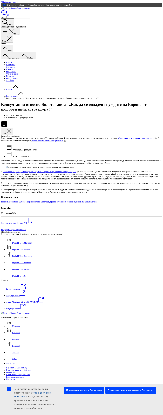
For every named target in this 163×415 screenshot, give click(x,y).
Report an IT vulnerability (16, 368)
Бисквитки (11, 372)
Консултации (12, 78)
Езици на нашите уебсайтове (18, 370)
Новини (9, 69)
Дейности (10, 67)
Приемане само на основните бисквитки (130, 390)
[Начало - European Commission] (15, 8)
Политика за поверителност (18, 375)
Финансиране (12, 74)
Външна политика (89, 202)
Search (3, 17)
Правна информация (15, 377)
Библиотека (11, 71)
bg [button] (8, 14)
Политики (10, 65)
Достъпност (11, 379)
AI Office (10, 81)
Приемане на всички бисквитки (84, 390)
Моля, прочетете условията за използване (136, 138)
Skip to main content (9, 2)
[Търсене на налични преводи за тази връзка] (155, 138)
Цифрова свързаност (57, 202)
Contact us (10, 363)
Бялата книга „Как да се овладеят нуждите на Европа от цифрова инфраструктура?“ (39, 172)
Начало (9, 62)
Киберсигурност (74, 202)
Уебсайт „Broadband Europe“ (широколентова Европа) (24, 202)
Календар (10, 76)
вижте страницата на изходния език (47, 141)
